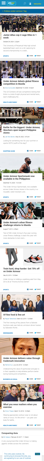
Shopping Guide (9, 151)
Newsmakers (8, 333)
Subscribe (37, 4)
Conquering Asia (10, 433)
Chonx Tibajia (9, 411)
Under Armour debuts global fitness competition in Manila (21, 82)
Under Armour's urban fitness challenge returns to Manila (17, 223)
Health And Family (10, 102)
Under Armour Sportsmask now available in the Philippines (19, 177)
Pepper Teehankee (10, 319)
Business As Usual (10, 379)
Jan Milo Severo (10, 137)
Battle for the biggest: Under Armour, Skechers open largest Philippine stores (21, 130)
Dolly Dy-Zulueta (10, 88)
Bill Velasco (6, 437)
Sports (6, 56)
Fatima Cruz (8, 365)
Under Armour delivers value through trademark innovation (21, 359)
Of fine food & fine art (14, 314)
